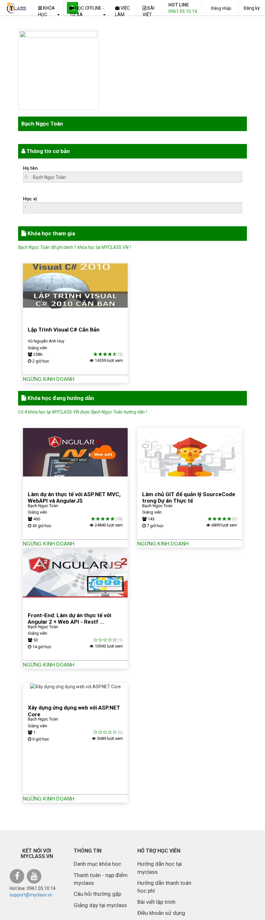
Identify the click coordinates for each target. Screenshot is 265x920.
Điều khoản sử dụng (161, 913)
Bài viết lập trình (156, 902)
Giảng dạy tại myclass (100, 905)
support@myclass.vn (31, 894)
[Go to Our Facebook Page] (18, 877)
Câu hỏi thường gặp (97, 894)
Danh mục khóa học (97, 864)
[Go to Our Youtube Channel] (35, 877)
